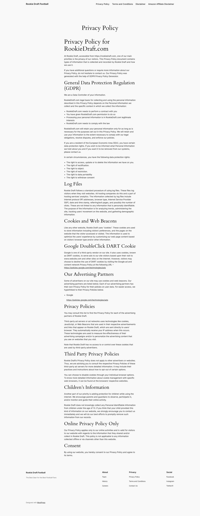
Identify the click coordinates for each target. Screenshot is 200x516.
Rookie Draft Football (37, 4)
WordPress (41, 502)
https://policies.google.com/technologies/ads (85, 268)
